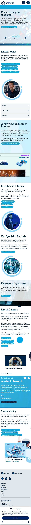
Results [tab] (4, 115)
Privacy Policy (4, 503)
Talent (2, 491)
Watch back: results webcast (9, 69)
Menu (28, 3)
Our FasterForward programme (10, 430)
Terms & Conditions (5, 502)
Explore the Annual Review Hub (10, 143)
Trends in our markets (8, 251)
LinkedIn (6, 478)
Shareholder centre (7, 207)
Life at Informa (6, 338)
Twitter (10, 478)
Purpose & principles (7, 340)
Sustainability (4, 489)
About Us (3, 483)
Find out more (5, 296)
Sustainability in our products (9, 432)
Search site (23, 3)
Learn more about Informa (9, 27)
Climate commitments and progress (11, 435)
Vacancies (4, 346)
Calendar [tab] (5, 110)
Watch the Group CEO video (9, 66)
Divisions (3, 485)
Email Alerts (2, 478)
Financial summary (7, 204)
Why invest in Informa (7, 201)
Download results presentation (10, 72)
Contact (3, 495)
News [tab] (4, 106)
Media (2, 493)
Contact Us (7, 473)
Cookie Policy (4, 504)
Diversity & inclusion (7, 343)
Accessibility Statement (6, 500)
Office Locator (18, 473)
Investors (3, 487)
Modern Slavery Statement (6, 506)
